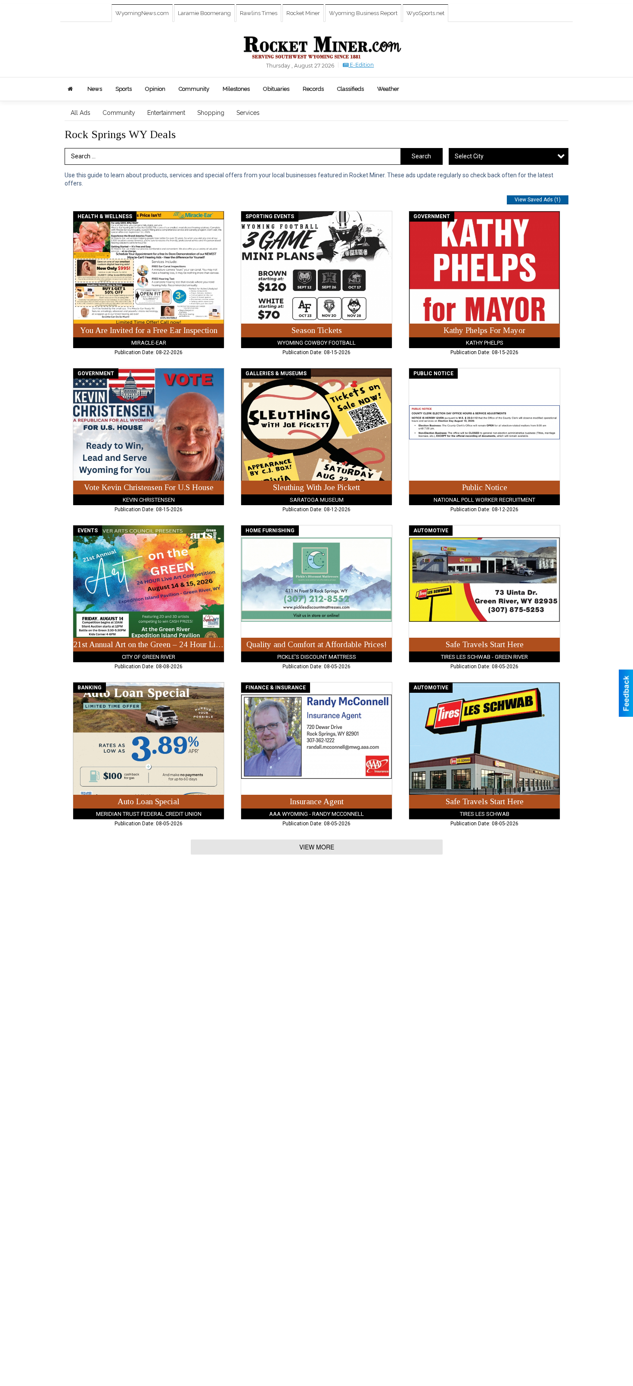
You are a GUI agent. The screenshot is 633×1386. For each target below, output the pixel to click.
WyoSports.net (425, 13)
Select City (469, 156)
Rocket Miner (303, 13)
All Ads (80, 112)
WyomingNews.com (142, 13)
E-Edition (361, 65)
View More (316, 847)
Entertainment (166, 112)
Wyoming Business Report (363, 13)
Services (248, 112)
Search (421, 156)
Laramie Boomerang (204, 13)
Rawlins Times (258, 13)
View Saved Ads (538, 200)
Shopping (210, 112)
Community (118, 112)
